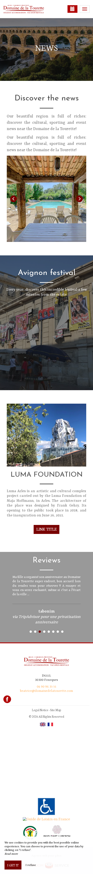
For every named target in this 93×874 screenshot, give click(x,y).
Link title (46, 529)
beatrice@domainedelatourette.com (46, 691)
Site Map (55, 710)
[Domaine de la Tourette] (26, 9)
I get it (13, 865)
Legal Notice (40, 710)
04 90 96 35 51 (46, 686)
